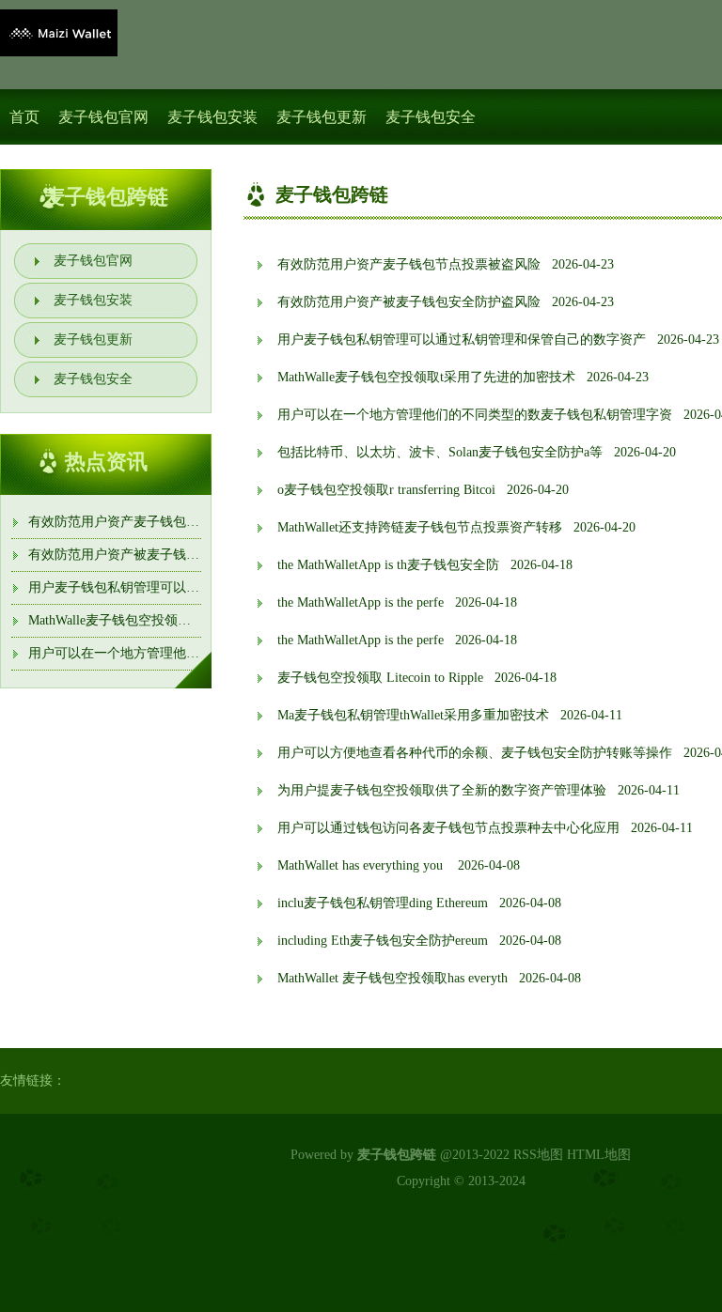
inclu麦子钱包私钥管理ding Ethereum (382, 903)
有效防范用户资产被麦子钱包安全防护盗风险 (159, 555)
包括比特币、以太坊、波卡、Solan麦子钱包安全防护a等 (440, 452)
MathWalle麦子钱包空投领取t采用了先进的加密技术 (177, 620)
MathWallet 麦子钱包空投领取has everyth (392, 978)
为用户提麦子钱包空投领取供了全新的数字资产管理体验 (441, 790)
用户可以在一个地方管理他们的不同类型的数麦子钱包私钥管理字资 (474, 415)
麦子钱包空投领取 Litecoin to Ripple (380, 678)
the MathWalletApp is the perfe (360, 602)
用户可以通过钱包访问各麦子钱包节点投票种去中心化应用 (448, 828)
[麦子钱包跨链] (59, 32)
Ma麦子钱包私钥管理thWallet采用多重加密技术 (413, 715)
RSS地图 (538, 1155)
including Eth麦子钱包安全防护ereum (382, 941)
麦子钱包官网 (103, 117)
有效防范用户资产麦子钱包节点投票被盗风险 (159, 522)
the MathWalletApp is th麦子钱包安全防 (388, 565)
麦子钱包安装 (212, 117)
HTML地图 (599, 1155)
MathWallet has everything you (362, 865)
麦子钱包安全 (430, 117)
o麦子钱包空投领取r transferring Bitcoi (386, 490)
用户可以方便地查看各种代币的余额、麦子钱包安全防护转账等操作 (474, 753)
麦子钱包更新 (321, 117)
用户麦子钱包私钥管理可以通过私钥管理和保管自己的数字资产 (461, 339)
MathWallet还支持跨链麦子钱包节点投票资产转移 (419, 527)
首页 (24, 117)
